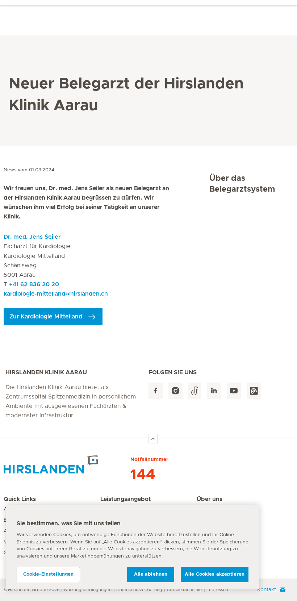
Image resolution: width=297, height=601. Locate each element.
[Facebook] (155, 391)
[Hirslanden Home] (67, 464)
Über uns (209, 499)
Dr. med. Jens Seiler (32, 237)
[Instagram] (175, 391)
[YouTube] (234, 391)
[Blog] (254, 391)
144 (142, 475)
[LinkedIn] (214, 391)
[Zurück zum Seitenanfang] (152, 438)
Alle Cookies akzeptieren (214, 574)
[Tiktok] (194, 391)
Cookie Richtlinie (184, 590)
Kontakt (266, 589)
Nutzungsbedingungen (88, 590)
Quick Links (20, 499)
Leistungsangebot (125, 499)
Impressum (218, 590)
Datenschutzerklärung (139, 590)
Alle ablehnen (151, 574)
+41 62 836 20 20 (34, 284)
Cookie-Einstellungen (48, 574)
